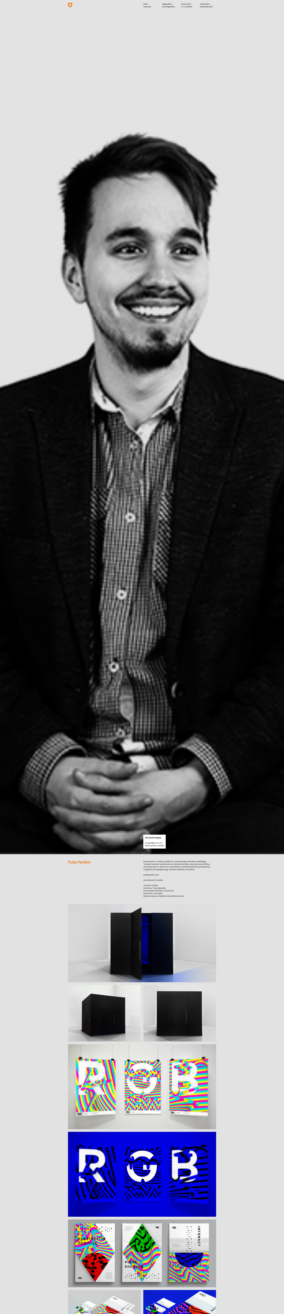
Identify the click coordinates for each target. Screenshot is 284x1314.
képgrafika (167, 4)
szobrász (147, 6)
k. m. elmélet (186, 6)
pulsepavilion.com (151, 874)
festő (145, 4)
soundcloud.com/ (150, 880)
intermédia (205, 4)
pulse (160, 880)
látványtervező (206, 6)
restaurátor (186, 4)
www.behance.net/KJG (154, 845)
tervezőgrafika (168, 6)
